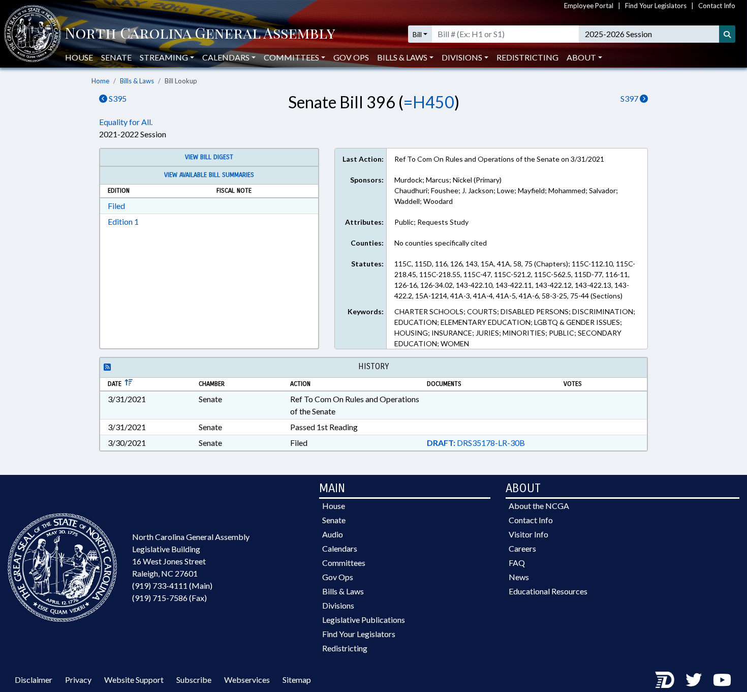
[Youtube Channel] (722, 679)
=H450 (428, 102)
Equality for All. (125, 122)
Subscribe (193, 679)
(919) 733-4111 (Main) (172, 585)
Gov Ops (351, 57)
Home (100, 81)
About (581, 57)
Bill (417, 34)
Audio (332, 534)
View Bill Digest (209, 157)
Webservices (247, 679)
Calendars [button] (226, 57)
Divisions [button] (462, 57)
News (519, 577)
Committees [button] (291, 57)
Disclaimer (33, 679)
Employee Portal (588, 6)
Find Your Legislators (656, 6)
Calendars (339, 548)
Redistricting (527, 57)
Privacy (78, 679)
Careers (522, 548)
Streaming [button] (164, 57)
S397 (630, 98)
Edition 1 (123, 221)
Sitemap (297, 679)
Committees (343, 562)
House (79, 57)
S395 (117, 98)
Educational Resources (548, 591)
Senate (116, 57)
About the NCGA (539, 505)
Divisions (338, 605)
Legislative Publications (363, 619)
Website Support (134, 679)
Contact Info (716, 6)
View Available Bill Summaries (209, 175)
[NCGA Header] (200, 34)
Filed (116, 205)
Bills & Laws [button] (402, 57)
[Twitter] (693, 679)
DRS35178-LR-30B (476, 442)
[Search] (727, 34)
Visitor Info (528, 534)
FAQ (517, 562)
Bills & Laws (137, 81)
